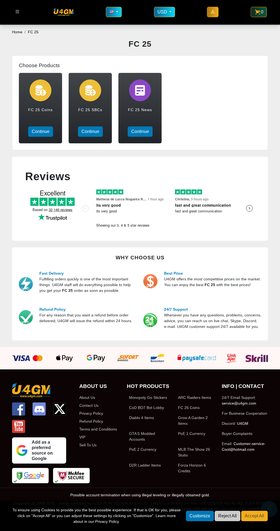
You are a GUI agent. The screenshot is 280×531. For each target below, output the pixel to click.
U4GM (242, 423)
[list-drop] (17, 12)
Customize (199, 516)
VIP (82, 437)
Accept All (254, 516)
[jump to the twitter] (59, 409)
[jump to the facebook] (18, 409)
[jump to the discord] (39, 409)
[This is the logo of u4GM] (64, 12)
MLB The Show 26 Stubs (194, 452)
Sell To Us (88, 445)
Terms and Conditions (98, 429)
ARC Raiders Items (194, 397)
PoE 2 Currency (142, 449)
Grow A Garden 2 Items (193, 421)
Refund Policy (91, 421)
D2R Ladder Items (145, 465)
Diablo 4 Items (141, 418)
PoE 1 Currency (191, 433)
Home (17, 32)
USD (163, 12)
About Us (87, 397)
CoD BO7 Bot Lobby (146, 407)
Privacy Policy (91, 413)
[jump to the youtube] (18, 426)
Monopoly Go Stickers (148, 397)
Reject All (227, 516)
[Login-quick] (212, 12)
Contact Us (88, 405)
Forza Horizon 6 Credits (192, 468)
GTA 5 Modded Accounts (142, 436)
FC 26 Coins (189, 407)
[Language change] (114, 12)
